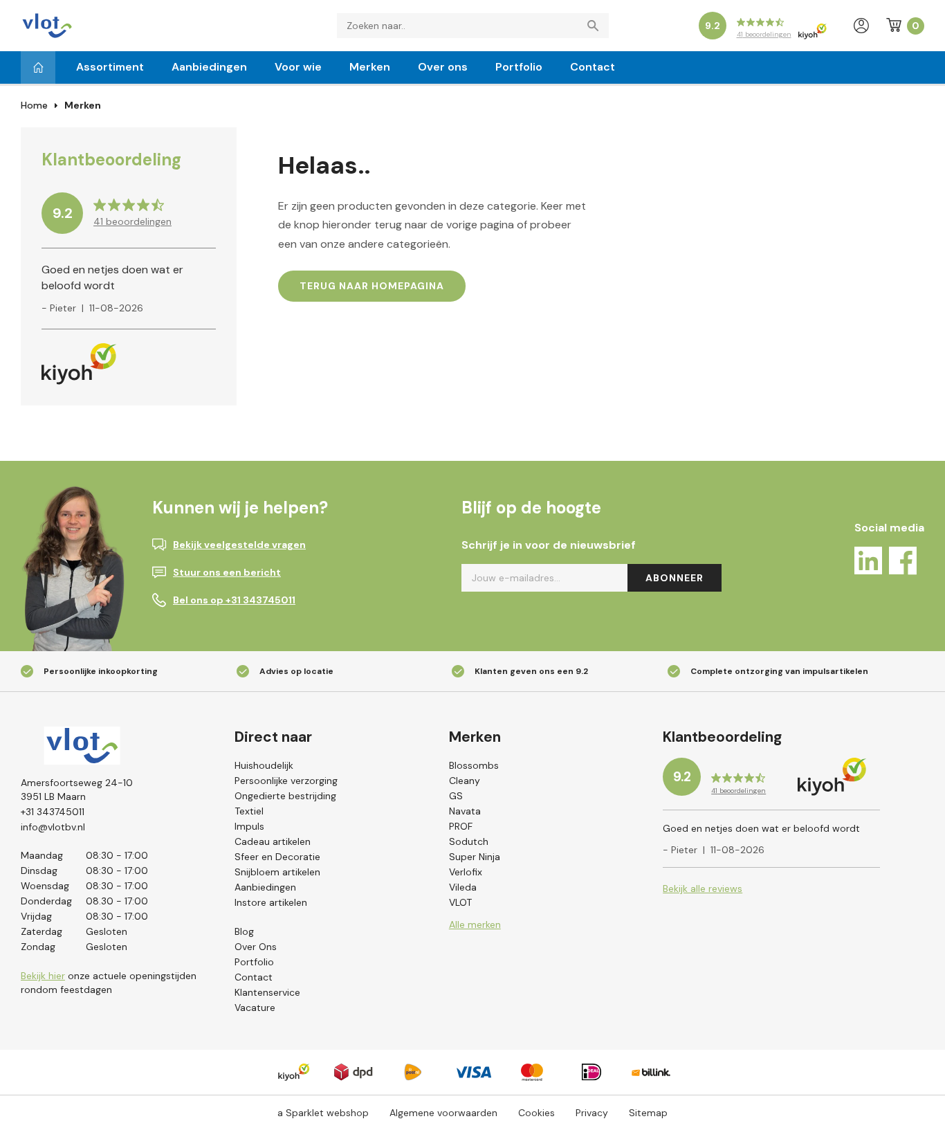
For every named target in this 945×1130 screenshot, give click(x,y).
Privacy (592, 1112)
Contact (592, 67)
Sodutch (468, 841)
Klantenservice (267, 992)
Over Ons (256, 946)
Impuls (249, 826)
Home (34, 105)
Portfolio (518, 67)
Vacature (255, 1007)
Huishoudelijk (264, 765)
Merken (369, 67)
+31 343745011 (52, 811)
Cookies (536, 1112)
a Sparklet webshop (323, 1112)
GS (456, 796)
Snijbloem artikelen (277, 872)
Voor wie (298, 67)
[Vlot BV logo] (47, 24)
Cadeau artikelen (273, 841)
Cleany (464, 780)
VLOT (460, 902)
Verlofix (465, 872)
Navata (465, 811)
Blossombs (474, 765)
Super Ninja (474, 856)
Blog (244, 931)
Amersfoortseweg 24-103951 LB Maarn (77, 789)
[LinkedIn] (868, 563)
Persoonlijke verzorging (286, 780)
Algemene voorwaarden (443, 1112)
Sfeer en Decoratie (277, 856)
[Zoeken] (596, 25)
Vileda (463, 887)
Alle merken (475, 924)
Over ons (443, 67)
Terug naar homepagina (372, 286)
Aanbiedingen (209, 67)
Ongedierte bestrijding (285, 796)
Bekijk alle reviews (702, 888)
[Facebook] (903, 563)
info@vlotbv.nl (53, 827)
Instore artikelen (271, 902)
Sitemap (648, 1112)
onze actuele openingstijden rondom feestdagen (108, 982)
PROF (460, 826)
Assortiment (110, 67)
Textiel (249, 811)
